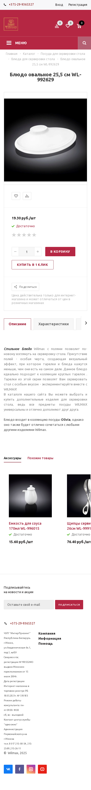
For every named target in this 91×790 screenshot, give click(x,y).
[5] (34, 235)
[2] (19, 235)
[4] (29, 235)
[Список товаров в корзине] (82, 27)
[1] (14, 235)
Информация (49, 638)
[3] (24, 235)
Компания (46, 633)
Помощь (45, 643)
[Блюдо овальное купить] (45, 180)
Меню (21, 43)
